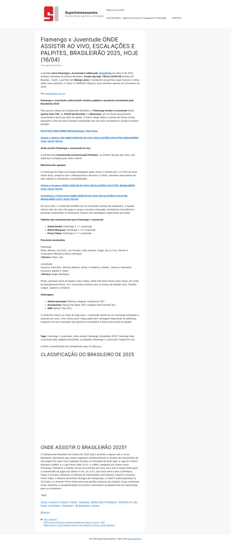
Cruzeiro (53, 502)
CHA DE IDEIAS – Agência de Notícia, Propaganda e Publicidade (136, 18)
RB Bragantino (83, 505)
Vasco (44, 502)
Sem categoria (50, 519)
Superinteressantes (81, 13)
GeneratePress (134, 539)
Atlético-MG (97, 502)
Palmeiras (111, 502)
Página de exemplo (115, 10)
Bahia (74, 502)
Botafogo (67, 505)
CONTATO (176, 18)
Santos (95, 505)
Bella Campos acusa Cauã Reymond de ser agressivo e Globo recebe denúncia (79, 525)
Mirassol (45, 512)
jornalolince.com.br (55, 93)
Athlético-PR (125, 502)
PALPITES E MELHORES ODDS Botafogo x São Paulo (69, 131)
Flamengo (84, 502)
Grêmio (64, 502)
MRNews (97, 346)
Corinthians (54, 505)
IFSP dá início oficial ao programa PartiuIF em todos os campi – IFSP (74, 522)
